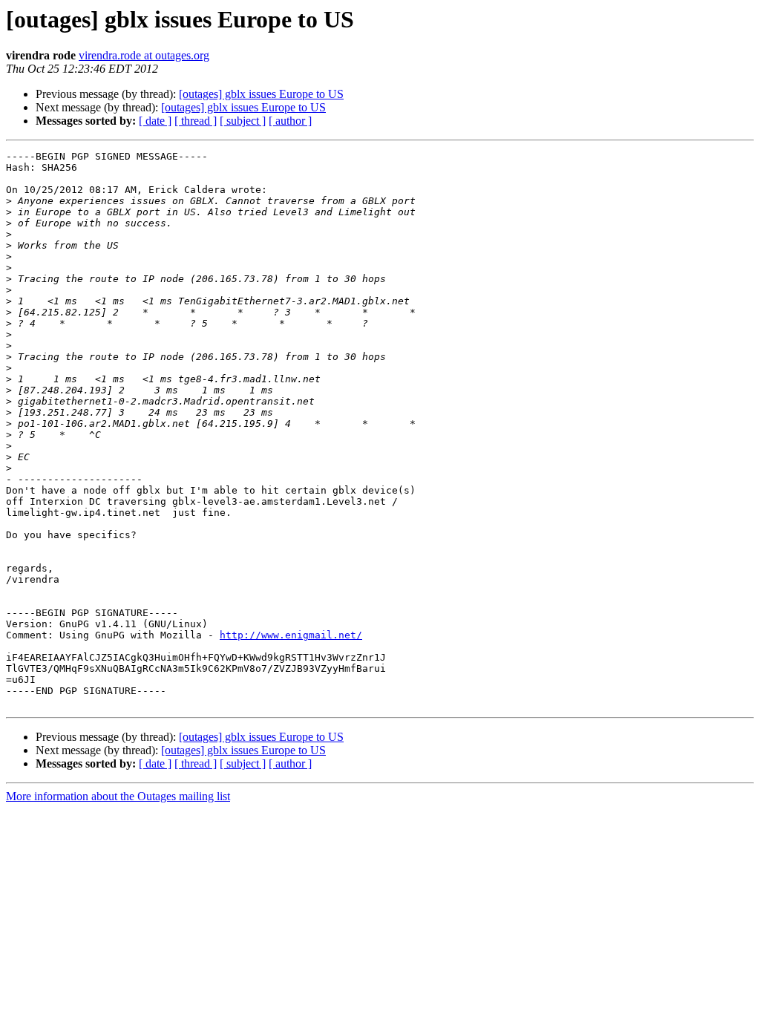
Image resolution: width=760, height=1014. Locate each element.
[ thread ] (195, 120)
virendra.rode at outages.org (144, 55)
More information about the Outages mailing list (118, 796)
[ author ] (290, 120)
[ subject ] (243, 120)
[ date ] (155, 120)
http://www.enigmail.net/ (291, 635)
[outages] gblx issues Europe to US (261, 94)
